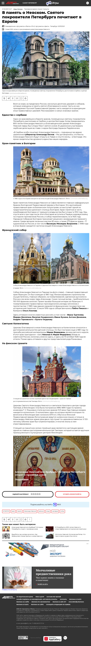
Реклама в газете (75, 599)
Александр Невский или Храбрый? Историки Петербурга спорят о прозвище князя (50, 473)
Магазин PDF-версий (54, 597)
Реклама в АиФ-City (59, 602)
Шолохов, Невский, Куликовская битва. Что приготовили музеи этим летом (70, 535)
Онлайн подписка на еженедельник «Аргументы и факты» (36, 599)
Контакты (63, 599)
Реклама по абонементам (41, 602)
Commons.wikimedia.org (18, 93)
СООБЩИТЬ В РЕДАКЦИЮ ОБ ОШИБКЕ (58, 604)
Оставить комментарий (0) (72, 494)
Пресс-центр (40, 597)
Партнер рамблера (35, 637)
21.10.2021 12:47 (7, 9)
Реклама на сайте (22, 602)
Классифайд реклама (76, 602)
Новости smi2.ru (9, 590)
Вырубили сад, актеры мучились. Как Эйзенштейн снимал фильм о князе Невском (27, 535)
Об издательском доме (24, 597)
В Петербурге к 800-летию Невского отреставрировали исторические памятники (70, 528)
